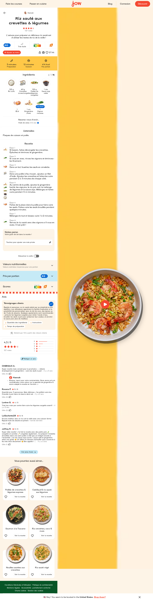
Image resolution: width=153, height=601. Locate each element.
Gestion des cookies (35, 591)
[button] (5, 13)
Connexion (125, 4)
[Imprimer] (43, 52)
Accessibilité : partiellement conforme (35, 588)
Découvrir (142, 4)
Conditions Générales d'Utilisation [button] (18, 585)
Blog (110, 4)
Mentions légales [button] (13, 588)
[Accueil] (76, 3)
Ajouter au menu (13, 52)
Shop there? (100, 597)
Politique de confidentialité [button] (43, 585)
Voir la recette (20, 497)
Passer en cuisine (38, 4)
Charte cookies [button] (20, 591)
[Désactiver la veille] (36, 256)
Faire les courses (14, 4)
